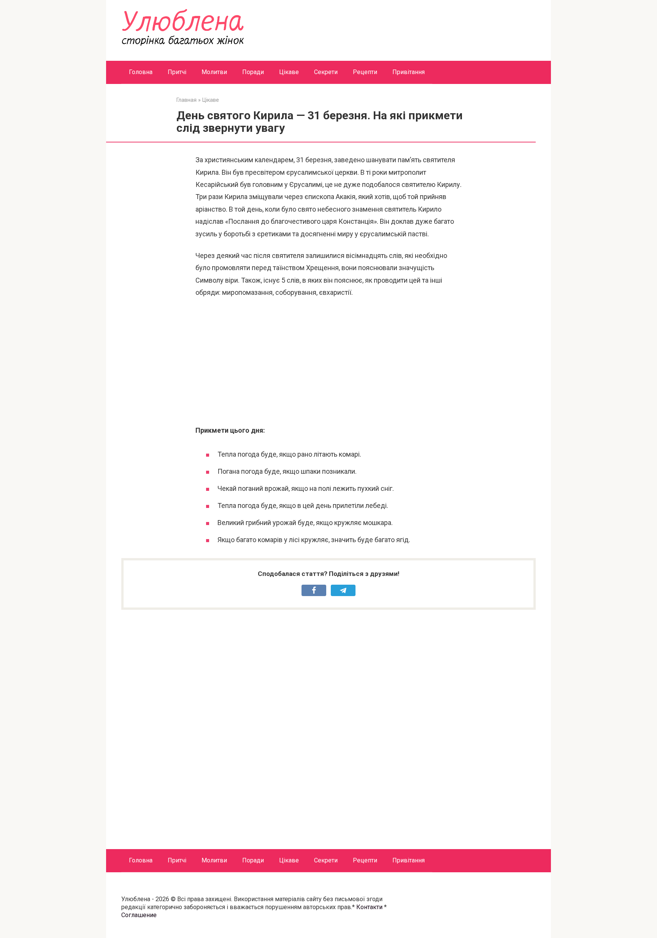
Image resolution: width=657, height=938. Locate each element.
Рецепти (365, 72)
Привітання (408, 72)
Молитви (214, 72)
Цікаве (289, 72)
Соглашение (139, 915)
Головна (140, 72)
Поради (253, 72)
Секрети (326, 72)
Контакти (369, 907)
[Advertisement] (328, 361)
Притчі (177, 72)
